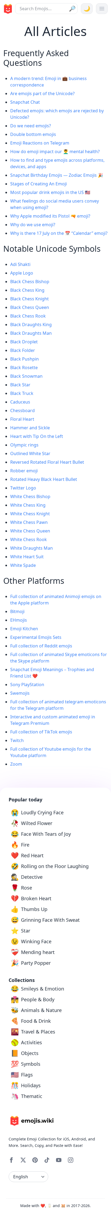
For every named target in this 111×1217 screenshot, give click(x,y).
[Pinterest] (35, 1160)
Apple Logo (21, 273)
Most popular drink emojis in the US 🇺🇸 (50, 192)
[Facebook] (11, 1160)
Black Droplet (24, 342)
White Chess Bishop (30, 496)
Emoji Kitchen (24, 629)
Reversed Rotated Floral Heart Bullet (47, 462)
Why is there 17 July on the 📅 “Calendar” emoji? (58, 233)
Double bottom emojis (33, 134)
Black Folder (22, 350)
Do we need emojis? (30, 126)
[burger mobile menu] (102, 8)
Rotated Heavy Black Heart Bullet (43, 479)
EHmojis (18, 620)
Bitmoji (17, 611)
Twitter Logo (23, 488)
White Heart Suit (27, 557)
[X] (23, 1160)
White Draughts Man (31, 548)
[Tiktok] (47, 1160)
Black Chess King (27, 290)
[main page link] (7, 8)
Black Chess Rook (28, 316)
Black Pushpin (24, 359)
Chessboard (22, 410)
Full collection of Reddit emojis (41, 646)
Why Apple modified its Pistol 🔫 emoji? (50, 216)
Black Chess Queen (29, 307)
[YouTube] (58, 1160)
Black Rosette (24, 367)
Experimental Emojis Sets (35, 637)
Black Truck (21, 393)
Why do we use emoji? (32, 225)
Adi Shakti (20, 264)
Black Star (20, 385)
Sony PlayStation (27, 684)
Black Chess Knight (29, 299)
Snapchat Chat (25, 102)
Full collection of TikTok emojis (41, 732)
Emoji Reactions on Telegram (39, 143)
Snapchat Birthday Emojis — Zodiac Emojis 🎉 (56, 175)
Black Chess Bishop (29, 282)
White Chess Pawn (29, 522)
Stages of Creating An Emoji (38, 184)
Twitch (17, 740)
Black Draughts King (31, 324)
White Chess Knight (30, 514)
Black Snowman (26, 376)
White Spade (23, 565)
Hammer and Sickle (30, 428)
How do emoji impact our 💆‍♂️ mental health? (55, 151)
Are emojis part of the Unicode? (42, 93)
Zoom (16, 764)
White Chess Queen (30, 531)
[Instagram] (70, 1160)
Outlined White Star (30, 453)
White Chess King (28, 505)
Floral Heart (22, 419)
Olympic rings (24, 445)
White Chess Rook (28, 539)
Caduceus (20, 402)
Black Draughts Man (31, 333)
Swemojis (20, 693)
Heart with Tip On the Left (36, 436)
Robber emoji (24, 471)
